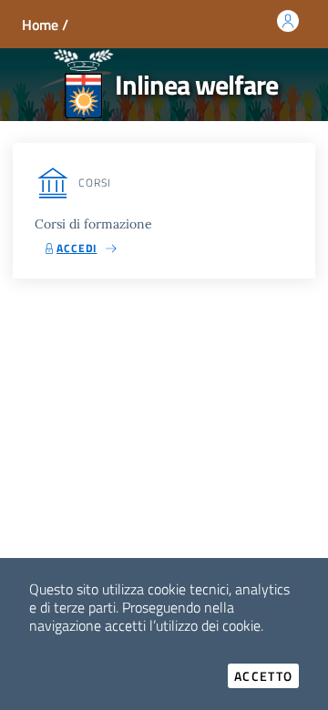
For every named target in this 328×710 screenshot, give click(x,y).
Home (40, 25)
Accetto (266, 675)
